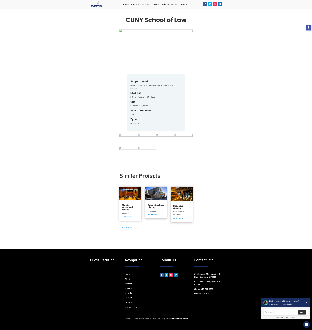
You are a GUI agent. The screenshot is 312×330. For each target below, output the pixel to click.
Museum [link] (125, 213)
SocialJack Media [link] (180, 318)
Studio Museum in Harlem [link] (128, 207)
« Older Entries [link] (125, 227)
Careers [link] (175, 4)
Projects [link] (155, 4)
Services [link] (145, 4)
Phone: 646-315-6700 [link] (203, 289)
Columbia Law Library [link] (155, 206)
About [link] (134, 4)
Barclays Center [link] (178, 207)
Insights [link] (165, 4)
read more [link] (126, 217)
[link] (309, 28)
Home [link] (126, 4)
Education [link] (151, 211)
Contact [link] (185, 4)
